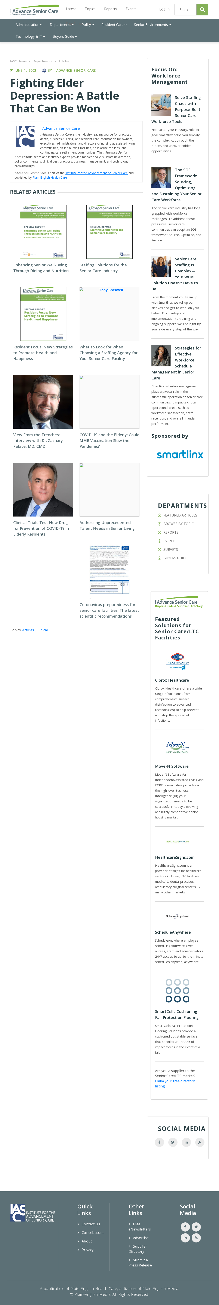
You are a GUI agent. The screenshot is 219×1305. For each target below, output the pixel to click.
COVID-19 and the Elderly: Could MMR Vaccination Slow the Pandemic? (109, 440)
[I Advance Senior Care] (35, 10)
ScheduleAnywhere (173, 932)
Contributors (93, 1232)
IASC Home (18, 61)
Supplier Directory (138, 1249)
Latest (71, 8)
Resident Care (112, 24)
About (87, 1241)
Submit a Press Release (140, 1263)
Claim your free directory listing (175, 1083)
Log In (164, 9)
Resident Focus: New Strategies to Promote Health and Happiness (43, 352)
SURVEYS (170, 549)
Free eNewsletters (140, 1227)
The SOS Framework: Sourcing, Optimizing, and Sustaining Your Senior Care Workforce (176, 184)
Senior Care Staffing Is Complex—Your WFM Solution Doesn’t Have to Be (174, 273)
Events (131, 8)
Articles (64, 61)
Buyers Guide (63, 36)
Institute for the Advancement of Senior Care (96, 173)
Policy (86, 24)
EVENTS (169, 541)
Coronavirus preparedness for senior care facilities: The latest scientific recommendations (109, 610)
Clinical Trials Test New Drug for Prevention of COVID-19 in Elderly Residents (41, 528)
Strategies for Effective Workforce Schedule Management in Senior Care (176, 363)
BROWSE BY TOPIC (178, 523)
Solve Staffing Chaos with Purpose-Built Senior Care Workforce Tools (176, 109)
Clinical (42, 630)
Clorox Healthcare (172, 680)
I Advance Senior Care (75, 70)
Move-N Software (172, 766)
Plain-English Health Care (50, 177)
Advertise (141, 1237)
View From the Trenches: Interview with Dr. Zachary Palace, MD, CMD (38, 440)
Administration (27, 24)
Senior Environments (151, 24)
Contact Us (91, 1224)
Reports (110, 8)
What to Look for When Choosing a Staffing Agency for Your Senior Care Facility (109, 352)
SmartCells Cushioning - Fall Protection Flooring (177, 1014)
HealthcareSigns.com (175, 857)
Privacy (88, 1249)
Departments (60, 24)
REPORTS (171, 532)
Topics (90, 8)
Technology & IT (29, 36)
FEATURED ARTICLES (180, 515)
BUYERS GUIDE (175, 558)
